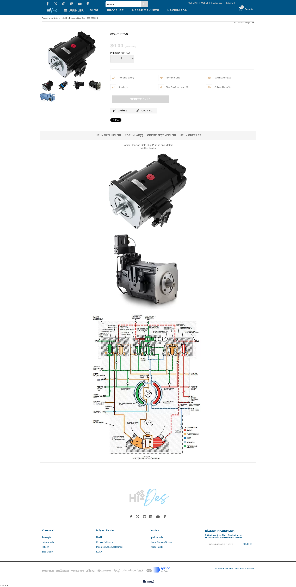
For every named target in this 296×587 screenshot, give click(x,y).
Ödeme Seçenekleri (161, 135)
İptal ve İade (157, 537)
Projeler (115, 10)
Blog (94, 10)
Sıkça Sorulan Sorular (161, 542)
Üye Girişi (193, 3)
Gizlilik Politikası (104, 542)
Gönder (247, 544)
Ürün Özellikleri (108, 135)
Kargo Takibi (157, 547)
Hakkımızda (217, 3)
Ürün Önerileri (191, 135)
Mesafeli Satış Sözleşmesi (109, 547)
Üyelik (99, 537)
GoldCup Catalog (148, 148)
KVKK (99, 551)
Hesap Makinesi (145, 10)
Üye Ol (204, 3)
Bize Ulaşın (47, 551)
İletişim (229, 3)
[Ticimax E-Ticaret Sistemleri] (148, 582)
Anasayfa (46, 537)
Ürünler (76, 10)
